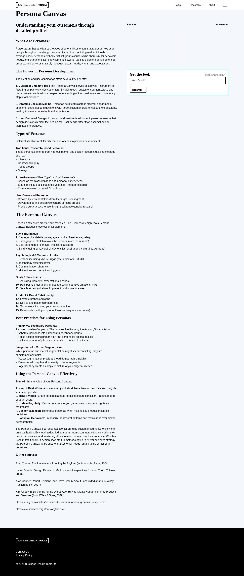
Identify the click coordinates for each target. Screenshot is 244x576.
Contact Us (22, 551)
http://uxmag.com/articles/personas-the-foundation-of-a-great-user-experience (61, 502)
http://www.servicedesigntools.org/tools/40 (40, 509)
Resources (195, 4)
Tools (178, 4)
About (212, 4)
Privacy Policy (24, 555)
